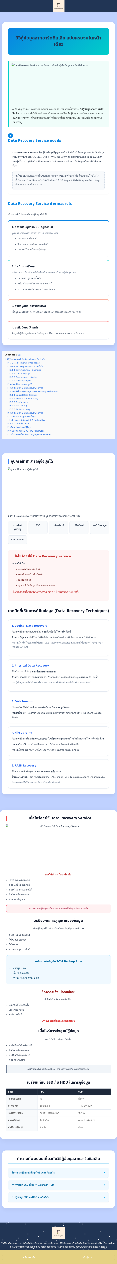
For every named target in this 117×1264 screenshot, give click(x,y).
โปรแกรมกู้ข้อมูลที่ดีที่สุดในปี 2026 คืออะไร (58, 1172)
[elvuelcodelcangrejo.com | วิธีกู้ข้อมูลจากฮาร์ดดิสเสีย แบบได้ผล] (58, 6)
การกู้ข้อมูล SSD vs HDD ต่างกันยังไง (58, 1197)
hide (19, 355)
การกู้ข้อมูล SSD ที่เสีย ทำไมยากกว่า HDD (58, 1185)
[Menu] (4, 5)
